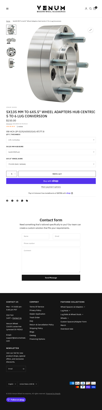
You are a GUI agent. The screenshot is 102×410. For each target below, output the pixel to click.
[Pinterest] (17, 200)
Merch (63, 325)
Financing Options (37, 339)
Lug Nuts (64, 310)
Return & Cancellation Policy (42, 324)
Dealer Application (37, 314)
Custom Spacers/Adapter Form (74, 321)
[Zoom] (90, 30)
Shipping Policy (36, 328)
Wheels (64, 318)
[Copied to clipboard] (27, 200)
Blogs (32, 332)
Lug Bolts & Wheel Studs (71, 314)
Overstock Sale (67, 329)
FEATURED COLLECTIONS (73, 302)
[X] (12, 200)
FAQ (31, 321)
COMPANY (34, 302)
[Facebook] (7, 200)
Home (8, 21)
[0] (94, 8)
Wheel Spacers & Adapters (72, 307)
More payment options (51, 187)
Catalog (33, 335)
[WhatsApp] (22, 200)
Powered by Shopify (53, 394)
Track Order (35, 317)
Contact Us (17, 318)
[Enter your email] (23, 369)
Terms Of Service (37, 307)
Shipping (9, 124)
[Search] (90, 8)
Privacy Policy (35, 310)
